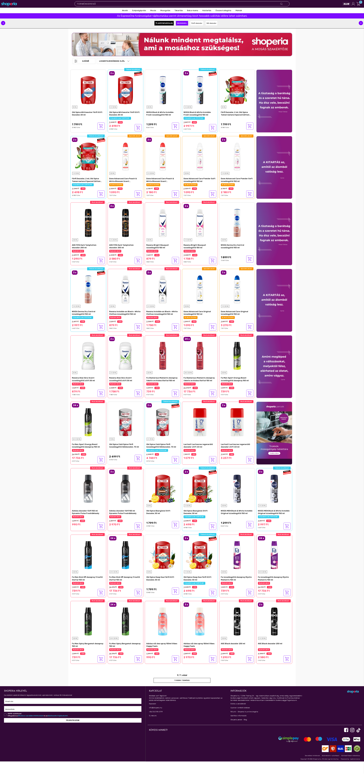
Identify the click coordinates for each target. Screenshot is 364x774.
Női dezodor (211, 23)
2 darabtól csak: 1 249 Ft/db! (120, 118)
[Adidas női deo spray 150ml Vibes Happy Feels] (163, 621)
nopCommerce (355, 759)
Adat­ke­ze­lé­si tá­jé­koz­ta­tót (58, 716)
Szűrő (85, 61)
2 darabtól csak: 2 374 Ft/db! (157, 450)
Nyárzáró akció (78, 251)
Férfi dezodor (196, 23)
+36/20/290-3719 (156, 712)
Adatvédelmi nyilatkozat (330, 755)
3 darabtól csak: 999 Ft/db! (194, 118)
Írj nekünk (153, 716)
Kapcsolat (152, 704)
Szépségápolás (165, 23)
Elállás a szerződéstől (238, 704)
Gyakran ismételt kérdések (240, 708)
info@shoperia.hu (155, 708)
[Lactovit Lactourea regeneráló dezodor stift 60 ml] (200, 422)
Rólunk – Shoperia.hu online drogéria (244, 712)
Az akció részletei (116, 184)
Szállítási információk (238, 716)
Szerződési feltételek (312, 755)
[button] (3, 23)
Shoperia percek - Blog (238, 720)
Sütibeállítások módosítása (350, 755)
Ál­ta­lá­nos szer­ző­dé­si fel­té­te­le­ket (30, 716)
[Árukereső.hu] (356, 748)
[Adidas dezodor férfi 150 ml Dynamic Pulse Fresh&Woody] (88, 488)
